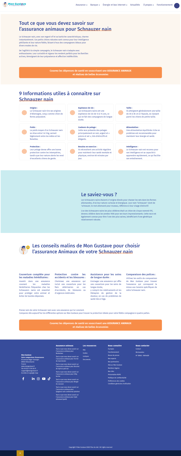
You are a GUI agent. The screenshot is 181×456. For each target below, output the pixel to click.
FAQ (84, 350)
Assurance (81, 5)
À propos (147, 5)
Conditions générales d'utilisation (119, 384)
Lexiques (86, 356)
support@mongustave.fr (29, 371)
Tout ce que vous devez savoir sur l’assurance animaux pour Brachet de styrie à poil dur (67, 366)
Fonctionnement (165, 5)
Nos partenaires (113, 362)
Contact (138, 349)
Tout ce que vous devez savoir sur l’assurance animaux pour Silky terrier (67, 374)
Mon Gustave (26, 355)
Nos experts (112, 358)
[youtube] (43, 379)
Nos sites (111, 371)
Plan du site (94, 447)
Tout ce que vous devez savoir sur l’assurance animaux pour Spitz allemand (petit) (67, 397)
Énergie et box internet (114, 5)
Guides (85, 353)
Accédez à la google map (29, 373)
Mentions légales (114, 368)
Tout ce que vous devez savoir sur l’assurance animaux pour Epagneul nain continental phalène (68, 389)
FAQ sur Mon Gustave (115, 365)
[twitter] (28, 379)
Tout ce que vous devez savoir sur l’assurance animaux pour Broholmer (67, 351)
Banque (94, 5)
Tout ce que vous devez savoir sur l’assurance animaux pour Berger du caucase (67, 382)
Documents (86, 359)
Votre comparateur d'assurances (32, 357)
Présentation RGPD (114, 374)
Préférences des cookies (116, 381)
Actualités (135, 5)
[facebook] (23, 379)
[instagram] (38, 379)
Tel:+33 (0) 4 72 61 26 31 (28, 368)
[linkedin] (33, 379)
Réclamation (140, 352)
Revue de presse (113, 355)
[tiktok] (49, 379)
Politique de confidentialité (117, 378)
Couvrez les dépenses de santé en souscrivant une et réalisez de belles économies (90, 72)
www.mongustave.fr (28, 366)
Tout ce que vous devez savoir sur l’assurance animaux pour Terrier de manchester (67, 359)
